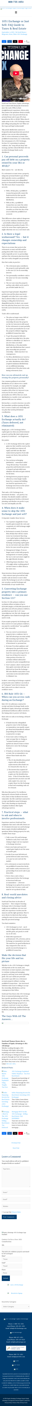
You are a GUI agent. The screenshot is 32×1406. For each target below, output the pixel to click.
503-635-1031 (11, 1064)
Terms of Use (16, 1402)
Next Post (16, 1148)
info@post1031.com (18, 1357)
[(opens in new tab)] (16, 1348)
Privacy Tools (23, 1402)
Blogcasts (5, 34)
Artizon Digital (19, 1400)
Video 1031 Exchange (20, 34)
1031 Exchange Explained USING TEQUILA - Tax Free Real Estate (21, 1073)
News (10, 34)
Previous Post (16, 1143)
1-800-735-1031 (18, 1324)
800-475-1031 (18, 1337)
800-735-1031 (16, 1)
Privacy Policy (16, 1212)
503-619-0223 (20, 1340)
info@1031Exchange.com (18, 1328)
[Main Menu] (16, 12)
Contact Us (26, 1400)
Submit (5, 1278)
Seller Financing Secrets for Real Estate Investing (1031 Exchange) (21, 1095)
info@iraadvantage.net (18, 1342)
